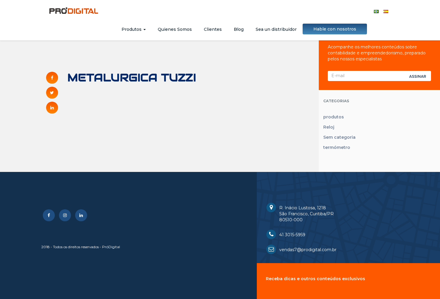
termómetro (336, 147)
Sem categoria (339, 137)
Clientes (213, 29)
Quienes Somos (175, 29)
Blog (239, 29)
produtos (333, 117)
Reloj (328, 127)
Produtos (132, 29)
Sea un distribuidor (276, 29)
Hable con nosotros (334, 29)
